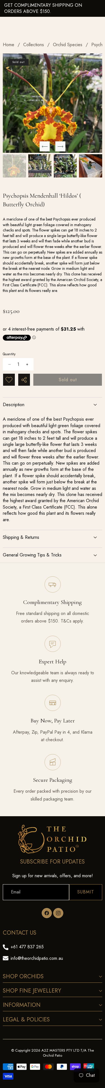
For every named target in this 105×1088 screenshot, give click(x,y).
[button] (98, 6)
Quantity (9, 354)
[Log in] (85, 6)
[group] (14, 165)
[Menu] (6, 6)
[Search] (19, 6)
